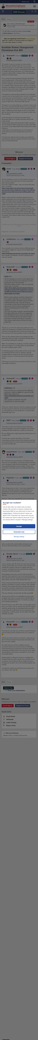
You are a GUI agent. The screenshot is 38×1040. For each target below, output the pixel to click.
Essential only (19, 532)
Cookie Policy (7, 513)
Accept (19, 526)
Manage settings (19, 537)
